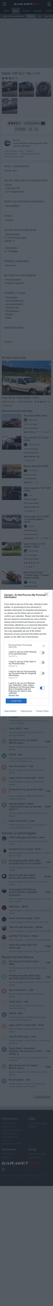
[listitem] (26, 646)
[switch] (42, 652)
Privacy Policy (42, 711)
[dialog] (26, 653)
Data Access (26, 711)
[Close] (47, 595)
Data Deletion (10, 711)
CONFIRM (16, 701)
